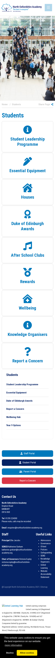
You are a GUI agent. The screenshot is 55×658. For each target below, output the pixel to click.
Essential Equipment (16, 392)
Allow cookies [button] (27, 653)
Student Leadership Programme (22, 384)
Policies (44, 549)
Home (5, 104)
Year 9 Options (13, 425)
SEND (43, 556)
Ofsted (43, 546)
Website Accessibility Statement (46, 574)
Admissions (46, 540)
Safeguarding (46, 552)
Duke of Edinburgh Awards (19, 400)
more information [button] (13, 645)
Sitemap (44, 587)
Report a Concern (15, 409)
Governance (46, 543)
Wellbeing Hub (13, 417)
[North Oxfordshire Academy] (21, 7)
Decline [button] (10, 653)
